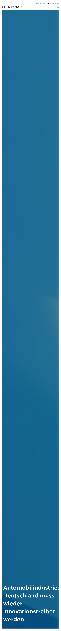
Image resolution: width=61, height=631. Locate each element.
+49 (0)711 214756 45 (42, 3)
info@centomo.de (54, 3)
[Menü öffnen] (58, 7)
